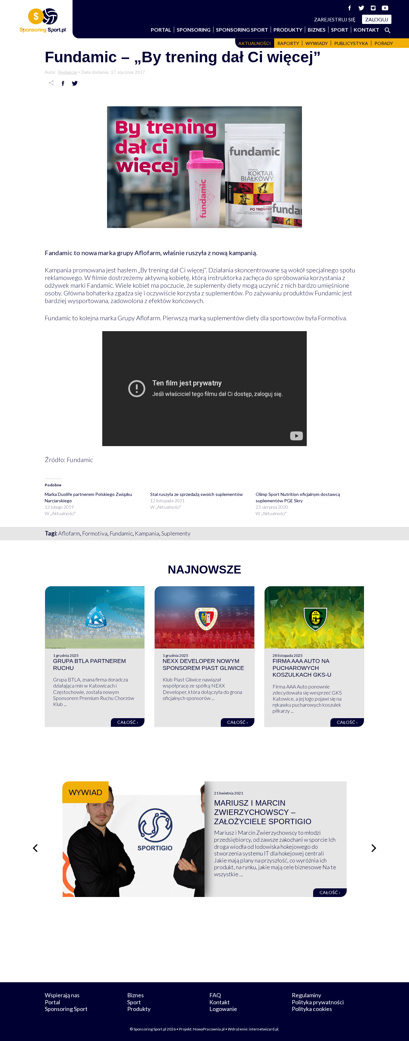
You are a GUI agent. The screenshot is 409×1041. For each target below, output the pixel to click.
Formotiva (94, 533)
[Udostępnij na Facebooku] (63, 83)
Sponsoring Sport (242, 30)
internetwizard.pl (263, 1029)
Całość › (127, 722)
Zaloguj (376, 19)
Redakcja (67, 72)
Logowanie (223, 1008)
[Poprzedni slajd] (35, 848)
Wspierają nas (62, 995)
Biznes (317, 30)
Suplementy (175, 533)
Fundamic (121, 533)
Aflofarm (69, 533)
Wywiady (316, 43)
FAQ (215, 995)
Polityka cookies (312, 1008)
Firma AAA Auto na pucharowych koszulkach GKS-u (302, 668)
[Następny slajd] (373, 848)
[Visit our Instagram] (373, 8)
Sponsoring (194, 30)
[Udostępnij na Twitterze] (75, 83)
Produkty (288, 30)
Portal (161, 30)
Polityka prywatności (318, 1002)
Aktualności (254, 43)
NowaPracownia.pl (209, 1029)
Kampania (147, 533)
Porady (383, 43)
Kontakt (366, 30)
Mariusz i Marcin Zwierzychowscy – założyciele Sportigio (263, 812)
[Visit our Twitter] (361, 8)
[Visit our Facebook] (349, 8)
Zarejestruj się (335, 19)
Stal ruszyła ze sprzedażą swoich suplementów (196, 494)
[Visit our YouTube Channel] (385, 8)
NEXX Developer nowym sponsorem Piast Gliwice (203, 664)
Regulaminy (306, 995)
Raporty (288, 43)
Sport (339, 30)
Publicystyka (351, 43)
